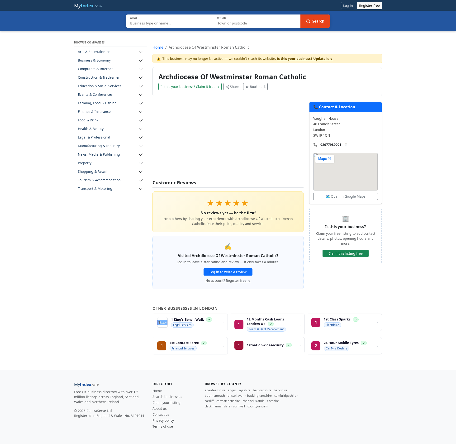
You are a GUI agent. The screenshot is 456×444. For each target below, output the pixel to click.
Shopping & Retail (92, 172)
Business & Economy (94, 60)
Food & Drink (88, 120)
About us (159, 408)
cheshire (273, 401)
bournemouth (215, 396)
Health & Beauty (91, 129)
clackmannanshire (217, 406)
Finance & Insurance (94, 112)
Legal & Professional (94, 137)
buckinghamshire (259, 396)
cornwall (239, 406)
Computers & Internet (95, 69)
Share (234, 86)
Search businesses (167, 396)
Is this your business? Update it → (305, 58)
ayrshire (244, 390)
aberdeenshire (215, 390)
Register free (369, 5)
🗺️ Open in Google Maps (346, 196)
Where (222, 17)
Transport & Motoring (95, 189)
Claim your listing (166, 402)
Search (318, 21)
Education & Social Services (99, 86)
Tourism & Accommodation (99, 180)
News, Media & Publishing (99, 155)
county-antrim (257, 406)
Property (84, 163)
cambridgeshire (285, 396)
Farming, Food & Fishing (97, 103)
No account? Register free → (228, 280)
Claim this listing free (345, 253)
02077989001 (330, 144)
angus (232, 390)
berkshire (280, 390)
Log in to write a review (228, 272)
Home (157, 47)
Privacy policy (163, 420)
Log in (348, 5)
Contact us (160, 414)
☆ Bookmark (255, 86)
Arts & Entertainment (95, 52)
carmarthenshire (228, 401)
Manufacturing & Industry (99, 146)
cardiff (209, 401)
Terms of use (162, 426)
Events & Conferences (95, 95)
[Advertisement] (228, 141)
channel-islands (253, 401)
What (134, 17)
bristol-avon (236, 396)
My (88, 5)
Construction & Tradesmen (99, 78)
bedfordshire (262, 390)
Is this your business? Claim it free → (190, 86)
